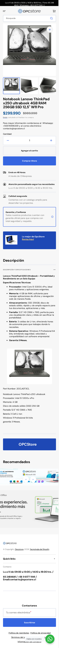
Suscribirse (28, 622)
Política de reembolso (17, 633)
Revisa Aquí (28, 239)
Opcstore (19, 549)
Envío (5, 114)
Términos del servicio (20, 637)
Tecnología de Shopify (39, 549)
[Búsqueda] (50, 18)
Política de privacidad (39, 633)
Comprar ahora (28, 158)
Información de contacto (28, 641)
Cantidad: (7, 131)
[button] (4, 11)
